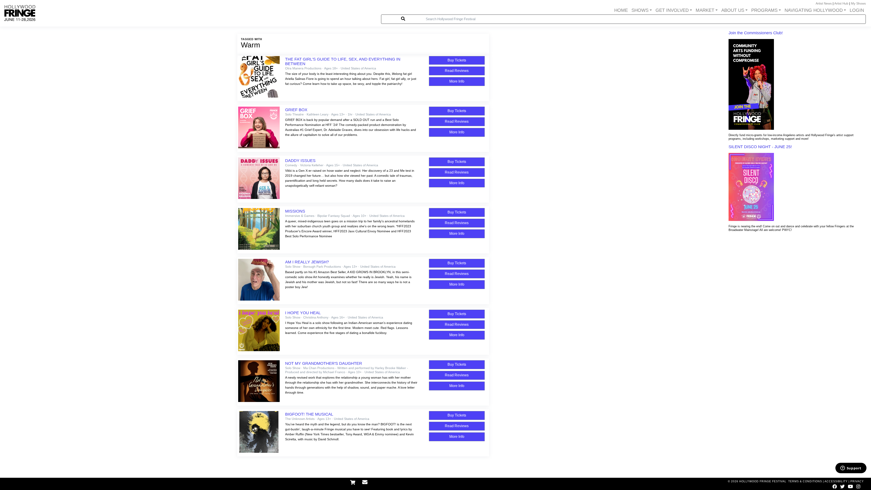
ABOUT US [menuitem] (732, 10)
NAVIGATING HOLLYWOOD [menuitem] (814, 10)
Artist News (824, 3)
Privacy (857, 481)
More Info (456, 81)
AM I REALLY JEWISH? (307, 262)
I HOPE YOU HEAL (303, 313)
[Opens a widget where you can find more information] (850, 468)
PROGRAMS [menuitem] (764, 10)
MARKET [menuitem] (705, 10)
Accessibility (836, 481)
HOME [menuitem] (621, 10)
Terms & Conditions (805, 481)
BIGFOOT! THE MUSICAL (309, 414)
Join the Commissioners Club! (756, 33)
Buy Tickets (457, 60)
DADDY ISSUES (300, 160)
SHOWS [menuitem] (639, 10)
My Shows (858, 3)
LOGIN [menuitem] (857, 10)
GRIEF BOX (296, 110)
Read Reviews (457, 71)
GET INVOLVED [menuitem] (672, 10)
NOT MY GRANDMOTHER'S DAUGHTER (323, 363)
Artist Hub (841, 3)
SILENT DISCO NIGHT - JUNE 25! (760, 147)
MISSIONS (295, 211)
